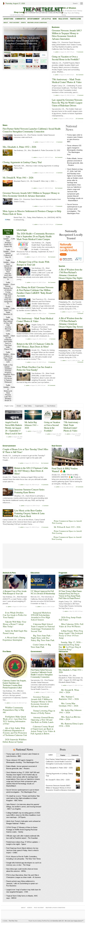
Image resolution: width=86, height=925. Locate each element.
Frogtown (63, 573)
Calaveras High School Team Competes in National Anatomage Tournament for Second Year (43, 627)
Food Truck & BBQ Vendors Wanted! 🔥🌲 (65, 470)
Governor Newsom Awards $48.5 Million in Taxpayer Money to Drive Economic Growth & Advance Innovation (67, 34)
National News (24, 749)
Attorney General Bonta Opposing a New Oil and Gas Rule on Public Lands (42, 719)
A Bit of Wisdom (68, 8)
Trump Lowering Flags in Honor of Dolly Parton (43, 711)
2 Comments (58, 224)
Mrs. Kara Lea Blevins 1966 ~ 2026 (69, 718)
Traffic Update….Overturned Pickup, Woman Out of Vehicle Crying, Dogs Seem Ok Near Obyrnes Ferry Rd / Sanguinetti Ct (11, 293)
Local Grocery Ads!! (17, 15)
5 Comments (51, 362)
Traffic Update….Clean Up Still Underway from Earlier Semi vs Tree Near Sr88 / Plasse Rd (9, 341)
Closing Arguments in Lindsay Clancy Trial (22, 162)
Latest (50, 755)
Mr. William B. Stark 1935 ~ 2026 (67, 527)
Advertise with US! (58, 921)
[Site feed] (81, 3)
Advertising (8, 19)
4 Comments (44, 527)
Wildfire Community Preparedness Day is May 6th (13, 710)
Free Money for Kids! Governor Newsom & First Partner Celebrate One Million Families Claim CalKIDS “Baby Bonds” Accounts (35, 291)
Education (35, 573)
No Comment (79, 74)
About (5, 22)
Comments (75, 755)
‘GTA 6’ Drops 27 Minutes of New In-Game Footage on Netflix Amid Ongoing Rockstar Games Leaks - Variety (21, 829)
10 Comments (51, 385)
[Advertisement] (72, 376)
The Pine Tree (12, 921)
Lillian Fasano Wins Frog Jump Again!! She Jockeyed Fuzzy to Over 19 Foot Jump (71, 634)
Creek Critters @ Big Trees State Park (41, 645)
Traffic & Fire (75, 19)
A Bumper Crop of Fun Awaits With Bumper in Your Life (33, 263)
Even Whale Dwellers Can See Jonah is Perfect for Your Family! (34, 368)
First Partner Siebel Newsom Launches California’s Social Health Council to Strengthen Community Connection (31, 130)
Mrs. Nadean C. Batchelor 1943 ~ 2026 (69, 697)
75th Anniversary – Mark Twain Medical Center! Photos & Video (66, 81)
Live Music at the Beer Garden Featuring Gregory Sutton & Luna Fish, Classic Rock (29, 513)
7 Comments (79, 52)
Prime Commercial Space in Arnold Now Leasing (67, 522)
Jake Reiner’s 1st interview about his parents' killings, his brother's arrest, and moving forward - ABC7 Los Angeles (23, 806)
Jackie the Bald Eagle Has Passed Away (15, 632)
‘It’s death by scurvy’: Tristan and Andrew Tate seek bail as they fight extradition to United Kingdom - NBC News (23, 798)
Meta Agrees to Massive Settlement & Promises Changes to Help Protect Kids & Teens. (32, 212)
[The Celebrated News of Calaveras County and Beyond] (43, 10)
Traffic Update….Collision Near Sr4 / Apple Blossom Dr (10, 310)
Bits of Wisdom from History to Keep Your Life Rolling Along (71, 13)
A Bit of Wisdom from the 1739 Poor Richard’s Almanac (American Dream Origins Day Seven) (71, 322)
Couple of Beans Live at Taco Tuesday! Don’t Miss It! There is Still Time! (25, 451)
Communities (20, 19)
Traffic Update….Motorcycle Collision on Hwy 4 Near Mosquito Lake (11, 357)
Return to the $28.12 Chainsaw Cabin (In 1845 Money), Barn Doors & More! (35, 345)
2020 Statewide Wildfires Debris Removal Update (15, 740)
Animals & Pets (9, 573)
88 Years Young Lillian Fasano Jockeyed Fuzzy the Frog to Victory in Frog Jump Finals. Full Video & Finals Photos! (70, 595)
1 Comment (80, 95)
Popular (62, 755)
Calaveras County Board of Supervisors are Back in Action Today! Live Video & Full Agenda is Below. (43, 730)
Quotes (62, 266)
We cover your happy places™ (74, 921)
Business (55, 27)
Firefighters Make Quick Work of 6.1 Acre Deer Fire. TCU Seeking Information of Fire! (15, 720)
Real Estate (63, 19)
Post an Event (14, 22)
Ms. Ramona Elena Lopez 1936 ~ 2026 (71, 724)
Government (36, 651)
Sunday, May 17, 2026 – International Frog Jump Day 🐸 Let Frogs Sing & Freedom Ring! (70, 646)
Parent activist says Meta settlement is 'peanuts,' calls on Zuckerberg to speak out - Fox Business (22, 883)
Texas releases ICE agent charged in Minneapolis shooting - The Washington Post (74, 150)
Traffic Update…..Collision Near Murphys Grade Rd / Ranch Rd (10, 241)
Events (23, 22)
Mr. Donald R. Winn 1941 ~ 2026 (18, 177)
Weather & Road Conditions (37, 22)
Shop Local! (19, 12)
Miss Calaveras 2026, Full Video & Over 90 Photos (71, 625)
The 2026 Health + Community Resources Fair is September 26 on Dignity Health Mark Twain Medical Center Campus (36, 236)
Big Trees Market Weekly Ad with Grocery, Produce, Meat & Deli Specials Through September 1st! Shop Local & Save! (13, 431)
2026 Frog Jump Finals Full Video (70, 618)
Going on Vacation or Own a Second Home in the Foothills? (65, 58)
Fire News (7, 651)
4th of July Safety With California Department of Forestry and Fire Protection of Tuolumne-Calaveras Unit (15, 731)
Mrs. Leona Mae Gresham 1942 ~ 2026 (68, 704)
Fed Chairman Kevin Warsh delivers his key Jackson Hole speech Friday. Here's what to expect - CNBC (22, 850)
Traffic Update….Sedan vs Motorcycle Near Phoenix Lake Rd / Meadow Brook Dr (9, 392)
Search (74, 3)
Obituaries (63, 651)
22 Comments (79, 118)
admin (56, 52)
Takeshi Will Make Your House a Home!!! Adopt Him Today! (14, 624)
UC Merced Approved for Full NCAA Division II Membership (43, 592)
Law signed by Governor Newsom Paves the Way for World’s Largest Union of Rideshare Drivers (67, 102)
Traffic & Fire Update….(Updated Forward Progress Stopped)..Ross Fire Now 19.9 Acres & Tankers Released (9, 373)
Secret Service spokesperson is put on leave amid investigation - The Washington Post (74, 208)
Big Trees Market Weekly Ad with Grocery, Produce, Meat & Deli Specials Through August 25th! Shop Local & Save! (52, 431)
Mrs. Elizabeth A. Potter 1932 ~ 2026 (22, 43)
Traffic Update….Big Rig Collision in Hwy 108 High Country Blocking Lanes (8, 324)
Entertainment (33, 19)
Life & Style (46, 19)
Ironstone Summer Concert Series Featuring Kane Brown (29, 491)
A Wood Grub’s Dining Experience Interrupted (14, 638)
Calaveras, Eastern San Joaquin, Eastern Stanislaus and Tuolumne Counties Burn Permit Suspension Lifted (14, 684)
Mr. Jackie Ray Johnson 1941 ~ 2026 (70, 711)
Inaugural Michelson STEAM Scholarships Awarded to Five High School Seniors (41, 616)
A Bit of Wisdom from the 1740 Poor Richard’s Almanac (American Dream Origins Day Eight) (70, 274)
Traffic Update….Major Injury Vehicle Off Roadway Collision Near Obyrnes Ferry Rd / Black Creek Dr (9, 269)
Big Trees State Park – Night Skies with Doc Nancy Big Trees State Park (42, 638)
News (55, 19)
